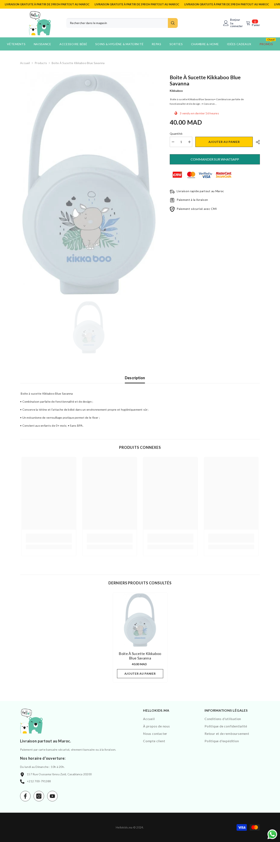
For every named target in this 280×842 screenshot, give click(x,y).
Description (135, 378)
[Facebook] (25, 796)
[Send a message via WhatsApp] (272, 834)
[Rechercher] (122, 23)
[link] (49, 538)
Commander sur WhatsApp (215, 159)
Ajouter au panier (224, 142)
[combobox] (117, 23)
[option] (89, 184)
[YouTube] (52, 796)
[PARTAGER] (256, 142)
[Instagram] (39, 796)
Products (41, 63)
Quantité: (176, 133)
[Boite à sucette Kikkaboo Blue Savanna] (140, 620)
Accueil (25, 63)
